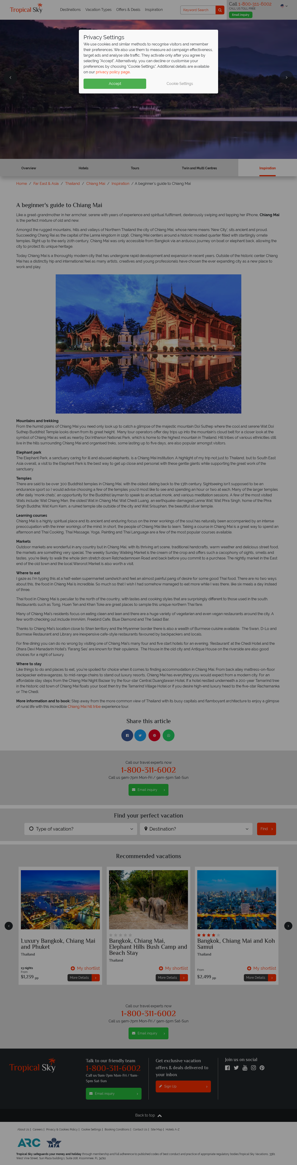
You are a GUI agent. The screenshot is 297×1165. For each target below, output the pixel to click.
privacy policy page (113, 72)
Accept (115, 83)
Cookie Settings (180, 83)
